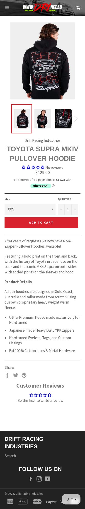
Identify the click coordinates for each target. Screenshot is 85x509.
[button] (33, 167)
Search (10, 455)
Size (7, 198)
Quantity (64, 199)
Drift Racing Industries (29, 494)
